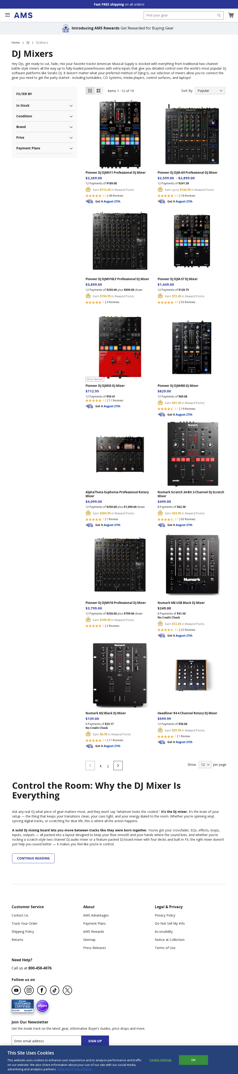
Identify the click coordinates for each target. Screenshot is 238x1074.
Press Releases (94, 948)
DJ (27, 43)
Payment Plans (94, 923)
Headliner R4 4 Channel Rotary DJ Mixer (187, 713)
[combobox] (184, 15)
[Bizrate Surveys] (27, 1009)
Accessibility (164, 931)
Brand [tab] (21, 127)
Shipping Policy (23, 931)
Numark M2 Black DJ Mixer (106, 713)
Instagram (29, 990)
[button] (230, 15)
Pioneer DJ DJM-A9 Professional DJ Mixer (188, 173)
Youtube (16, 990)
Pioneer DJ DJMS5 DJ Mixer (105, 386)
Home (16, 43)
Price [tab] (20, 137)
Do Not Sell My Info (170, 923)
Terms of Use (165, 948)
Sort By (186, 90)
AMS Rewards (93, 931)
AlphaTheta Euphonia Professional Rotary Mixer (117, 494)
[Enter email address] (50, 1041)
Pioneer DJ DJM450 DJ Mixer (178, 386)
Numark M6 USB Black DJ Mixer (181, 603)
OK (193, 1060)
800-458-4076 (40, 968)
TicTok (54, 990)
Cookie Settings (160, 1060)
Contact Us (20, 915)
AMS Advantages (96, 915)
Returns (17, 939)
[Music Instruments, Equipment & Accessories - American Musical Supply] (23, 15)
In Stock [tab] (23, 105)
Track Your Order (24, 923)
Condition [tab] (24, 116)
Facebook (41, 990)
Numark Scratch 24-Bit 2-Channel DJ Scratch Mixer (191, 494)
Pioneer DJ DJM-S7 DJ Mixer (178, 279)
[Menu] (7, 15)
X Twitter (67, 990)
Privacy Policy (165, 915)
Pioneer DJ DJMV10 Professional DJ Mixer (116, 603)
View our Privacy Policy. (74, 1069)
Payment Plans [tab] (28, 148)
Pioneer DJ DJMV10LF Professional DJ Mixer (117, 279)
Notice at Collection (170, 939)
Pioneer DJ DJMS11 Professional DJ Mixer (116, 173)
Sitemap (89, 939)
